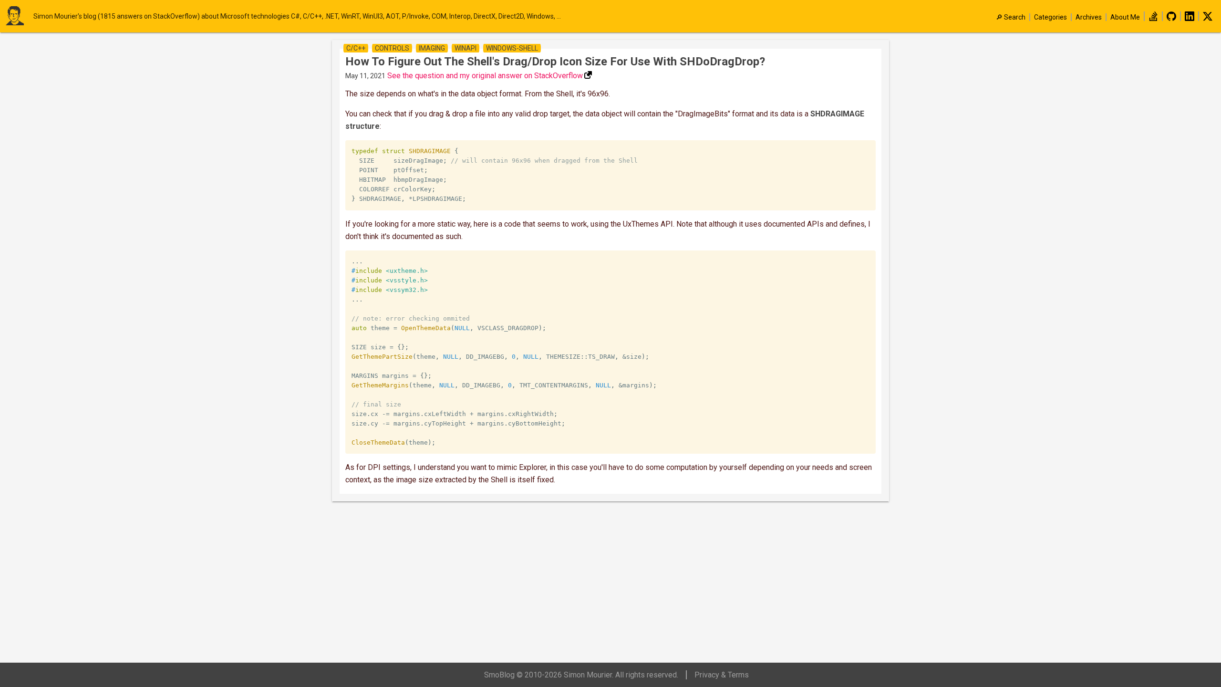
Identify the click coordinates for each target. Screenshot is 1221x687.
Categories (1050, 17)
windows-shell (512, 48)
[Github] (1171, 18)
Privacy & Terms (721, 674)
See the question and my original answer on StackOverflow (485, 75)
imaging (432, 48)
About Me (1125, 17)
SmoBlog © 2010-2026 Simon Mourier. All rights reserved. (581, 674)
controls (392, 48)
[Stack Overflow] (1153, 18)
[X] (1207, 18)
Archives (1089, 17)
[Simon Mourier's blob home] (19, 16)
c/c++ (355, 48)
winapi (465, 48)
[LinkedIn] (1189, 18)
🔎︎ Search (1010, 17)
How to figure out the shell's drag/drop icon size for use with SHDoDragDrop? (555, 61)
